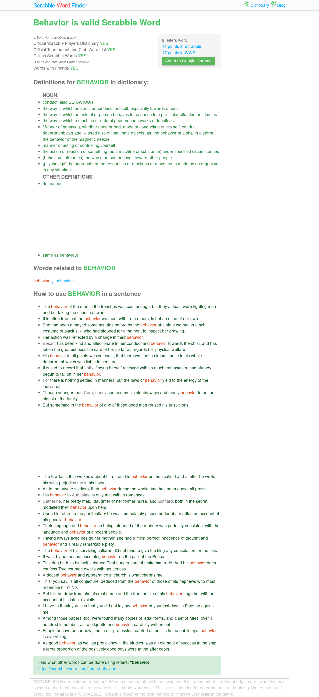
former (129, 501)
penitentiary (95, 513)
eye (194, 630)
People (49, 630)
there (129, 355)
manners (106, 380)
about (100, 476)
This (47, 563)
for (119, 331)
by (192, 163)
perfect (153, 538)
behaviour (69, 255)
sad (53, 368)
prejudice (67, 482)
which (68, 108)
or (94, 108)
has (60, 343)
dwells (90, 569)
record (69, 368)
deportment (53, 133)
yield (166, 380)
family (72, 398)
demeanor (52, 183)
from (132, 318)
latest (75, 599)
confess (50, 569)
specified (182, 151)
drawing (176, 331)
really (77, 544)
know (88, 476)
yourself (107, 145)
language (62, 525)
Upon (48, 513)
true (64, 318)
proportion (66, 649)
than (78, 392)
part (135, 556)
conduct (50, 102)
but (155, 306)
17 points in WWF (178, 52)
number (71, 624)
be (205, 392)
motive (148, 593)
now (87, 630)
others (172, 108)
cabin (164, 649)
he (201, 476)
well (86, 643)
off (69, 374)
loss (213, 550)
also (63, 102)
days (174, 606)
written (157, 624)
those (162, 581)
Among (49, 618)
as (149, 133)
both (179, 501)
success (188, 643)
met (108, 495)
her (165, 331)
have (49, 606)
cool (131, 306)
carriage (74, 133)
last (166, 606)
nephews (187, 581)
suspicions (178, 405)
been (64, 325)
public (184, 630)
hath (64, 563)
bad (117, 127)
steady (142, 392)
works (145, 120)
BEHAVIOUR (81, 102)
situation (187, 114)
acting (68, 145)
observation (182, 513)
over (205, 618)
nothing (72, 380)
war (100, 312)
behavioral (54, 157)
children (105, 550)
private (66, 489)
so (117, 349)
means (73, 556)
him (109, 476)
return (65, 513)
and (46, 312)
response (143, 114)
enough (143, 306)
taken (48, 349)
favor (99, 482)
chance (84, 312)
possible (85, 349)
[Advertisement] (132, 219)
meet (113, 318)
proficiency (107, 643)
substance (150, 151)
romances (135, 495)
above (183, 489)
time (154, 489)
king (161, 550)
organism (209, 163)
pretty (76, 501)
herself (115, 368)
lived (75, 538)
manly (174, 392)
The (46, 306)
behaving (71, 127)
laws (135, 380)
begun (48, 374)
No (74, 587)
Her (46, 337)
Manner (50, 127)
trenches (109, 306)
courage (75, 569)
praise (201, 489)
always (63, 538)
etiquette (98, 624)
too (87, 618)
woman (183, 325)
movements (166, 163)
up (197, 606)
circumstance (166, 355)
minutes (106, 325)
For (46, 380)
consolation (184, 550)
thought (193, 538)
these (122, 405)
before (121, 325)
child (195, 343)
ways (154, 392)
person (105, 114)
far (123, 349)
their (121, 337)
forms (158, 618)
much (159, 368)
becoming (91, 556)
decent (53, 575)
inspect (154, 331)
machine (86, 120)
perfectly (176, 525)
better (77, 630)
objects (137, 133)
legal (147, 618)
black (69, 331)
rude (168, 563)
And (178, 563)
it (161, 630)
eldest (48, 398)
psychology (54, 163)
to (154, 114)
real (101, 593)
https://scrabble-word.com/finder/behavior (76, 668)
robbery (151, 525)
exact (109, 355)
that (72, 318)
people (165, 157)
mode (128, 127)
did (116, 550)
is (47, 318)
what (136, 575)
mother (108, 538)
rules (193, 618)
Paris (189, 606)
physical (162, 349)
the (46, 108)
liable (91, 361)
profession (123, 630)
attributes (73, 157)
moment (134, 331)
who (88, 331)
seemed (115, 392)
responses (116, 163)
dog (55, 563)
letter (193, 476)
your (157, 606)
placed (151, 513)
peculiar (56, 519)
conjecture (89, 581)
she (120, 538)
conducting (149, 127)
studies (136, 643)
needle (103, 139)
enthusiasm (176, 368)
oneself (121, 108)
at (170, 306)
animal (87, 114)
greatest (68, 349)
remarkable (93, 544)
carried (141, 630)
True (62, 569)
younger (65, 392)
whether (89, 127)
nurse (142, 501)
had (54, 325)
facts (63, 476)
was (122, 306)
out (167, 624)
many (119, 618)
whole (196, 355)
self (176, 127)
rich (202, 325)
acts (87, 108)
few (54, 476)
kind (79, 343)
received (131, 368)
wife (53, 482)
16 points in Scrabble (181, 46)
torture (56, 593)
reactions (140, 163)
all (74, 355)
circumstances (205, 151)
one (78, 108)
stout (170, 325)
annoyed (78, 325)
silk (78, 331)
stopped (108, 331)
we (104, 318)
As (45, 489)
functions (165, 120)
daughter (102, 501)
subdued (97, 563)
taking (63, 312)
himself (81, 563)
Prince (158, 556)
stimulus (209, 114)
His (46, 355)
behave (64, 630)
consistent (194, 525)
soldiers (81, 489)
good (103, 127)
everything (56, 636)
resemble (51, 587)
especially (140, 108)
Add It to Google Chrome (188, 61)
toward (141, 157)
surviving (88, 550)
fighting (200, 306)
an (77, 114)
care (98, 349)
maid (86, 501)
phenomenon (126, 120)
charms (149, 575)
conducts (105, 108)
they (163, 306)
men (84, 306)
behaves (121, 114)
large (51, 649)
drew (68, 593)
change (105, 337)
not (146, 355)
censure (109, 361)
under (168, 151)
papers (75, 618)
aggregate (84, 163)
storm (208, 133)
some (92, 325)
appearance (97, 575)
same (48, 255)
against (208, 606)
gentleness (116, 569)
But (46, 405)
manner (50, 145)
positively (97, 649)
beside (87, 538)
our (186, 318)
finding (102, 368)
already (204, 368)
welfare (178, 349)
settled (86, 380)
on (151, 476)
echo (172, 318)
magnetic (87, 139)
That (111, 563)
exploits (88, 599)
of (60, 127)
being (108, 525)
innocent (99, 532)
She (46, 325)
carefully (142, 624)
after (153, 649)
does (211, 563)
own (194, 318)
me (80, 482)
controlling (89, 145)
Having (49, 538)
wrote (210, 476)
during (123, 489)
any (50, 170)
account (207, 513)
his (187, 355)
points (82, 355)
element (167, 643)
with (122, 318)
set (181, 618)
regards (140, 349)
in (60, 108)
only (100, 495)
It (44, 318)
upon (92, 507)
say (64, 581)
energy (190, 380)
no (64, 556)
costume (51, 331)
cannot (137, 563)
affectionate (103, 343)
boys (122, 649)
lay (121, 606)
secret (201, 501)
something (97, 151)
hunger (122, 563)
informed (123, 525)
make (149, 563)
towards (157, 108)
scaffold (169, 476)
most (140, 538)
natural (106, 120)
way (53, 108)
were (187, 306)
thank (65, 606)
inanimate (121, 133)
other (153, 157)
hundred (50, 624)
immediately (133, 513)
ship (190, 133)
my (127, 606)
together (192, 593)
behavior (168, 133)
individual (51, 386)
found (107, 618)
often (55, 318)
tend (131, 550)
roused (154, 405)
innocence (170, 538)
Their (47, 525)
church (120, 575)
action (55, 151)
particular (170, 114)
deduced (109, 581)
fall (63, 374)
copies (131, 618)
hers (102, 507)
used (92, 133)
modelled (51, 507)
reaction (74, 151)
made (183, 163)
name (111, 593)
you (56, 581)
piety (109, 544)
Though (50, 392)
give (145, 550)
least (177, 306)
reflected (80, 337)
